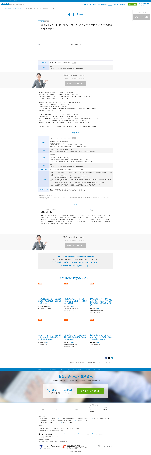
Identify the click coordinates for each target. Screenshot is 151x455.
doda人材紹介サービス (44, 406)
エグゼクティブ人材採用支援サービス (48, 418)
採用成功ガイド (123, 4)
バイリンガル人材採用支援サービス (67, 418)
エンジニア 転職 (44, 441)
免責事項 (110, 434)
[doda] (8, 3)
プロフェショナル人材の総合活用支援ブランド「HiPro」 (52, 430)
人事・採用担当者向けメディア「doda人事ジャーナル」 (52, 428)
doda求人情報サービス (58, 406)
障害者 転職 (51, 441)
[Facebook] (106, 358)
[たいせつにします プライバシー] (41, 446)
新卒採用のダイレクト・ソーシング (101, 418)
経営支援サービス (44, 420)
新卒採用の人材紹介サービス (84, 418)
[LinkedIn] (112, 358)
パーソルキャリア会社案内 (70, 434)
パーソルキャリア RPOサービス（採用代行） (49, 422)
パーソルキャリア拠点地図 (84, 434)
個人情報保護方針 (47, 448)
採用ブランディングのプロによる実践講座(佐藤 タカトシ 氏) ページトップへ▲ (91, 363)
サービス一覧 (85, 4)
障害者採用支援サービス (68, 422)
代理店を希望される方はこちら (99, 434)
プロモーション (106, 405)
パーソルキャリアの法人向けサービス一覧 (76, 428)
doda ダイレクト (73, 406)
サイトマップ (106, 409)
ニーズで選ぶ (93, 4)
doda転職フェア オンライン (60, 409)
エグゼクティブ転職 (58, 441)
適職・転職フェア (66, 441)
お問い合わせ (132, 4)
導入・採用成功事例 (102, 4)
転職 (39, 441)
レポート (116, 4)
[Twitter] (109, 358)
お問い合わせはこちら (92, 391)
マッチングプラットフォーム (82, 420)
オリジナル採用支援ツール (75, 409)
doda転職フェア (42, 409)
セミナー (110, 4)
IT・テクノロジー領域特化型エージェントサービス (62, 420)
